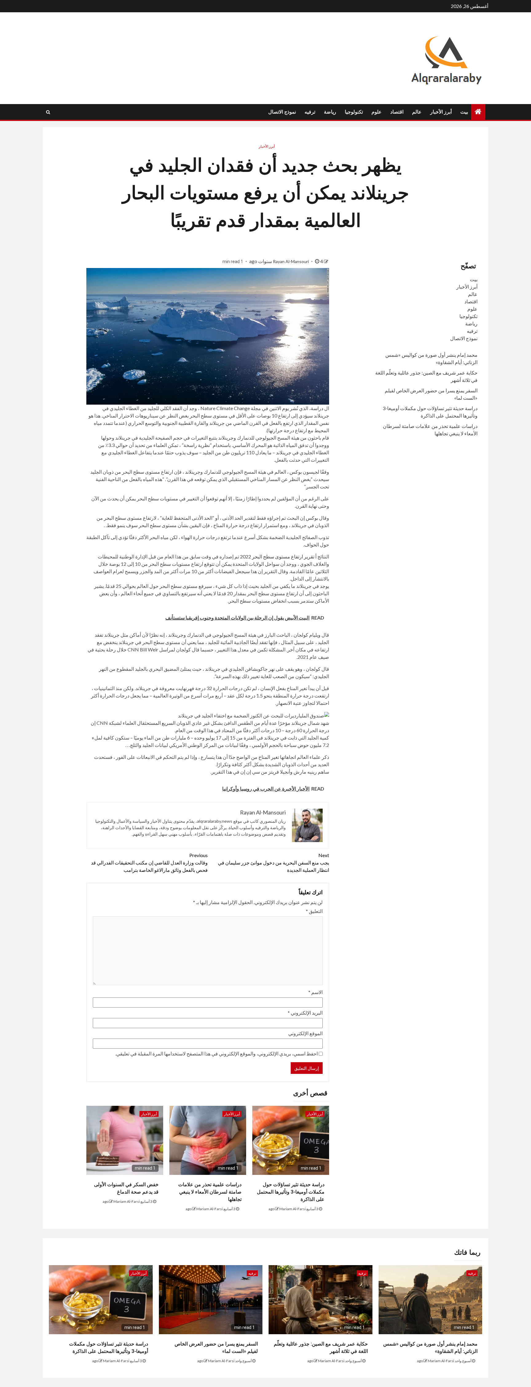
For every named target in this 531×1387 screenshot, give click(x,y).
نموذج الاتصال (282, 112)
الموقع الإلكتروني (305, 1033)
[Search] (48, 112)
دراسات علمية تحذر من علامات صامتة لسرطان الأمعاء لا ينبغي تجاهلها (210, 1192)
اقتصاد (396, 112)
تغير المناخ (268, 757)
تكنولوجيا (354, 112)
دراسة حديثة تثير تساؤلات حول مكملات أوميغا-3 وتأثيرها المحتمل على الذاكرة (290, 1192)
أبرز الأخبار (441, 112)
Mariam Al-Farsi (292, 1208)
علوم (377, 112)
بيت (464, 112)
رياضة (330, 112)
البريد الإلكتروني (305, 1013)
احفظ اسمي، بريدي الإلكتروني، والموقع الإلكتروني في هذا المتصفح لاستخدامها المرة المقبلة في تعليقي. (216, 1053)
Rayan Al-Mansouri (291, 261)
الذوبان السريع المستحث (168, 723)
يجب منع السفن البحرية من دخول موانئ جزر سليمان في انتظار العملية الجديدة (273, 862)
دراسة (317, 408)
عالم (417, 112)
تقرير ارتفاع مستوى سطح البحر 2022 (277, 556)
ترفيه (310, 112)
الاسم (315, 992)
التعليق (314, 911)
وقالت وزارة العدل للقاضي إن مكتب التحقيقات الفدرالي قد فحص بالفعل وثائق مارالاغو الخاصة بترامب (149, 862)
